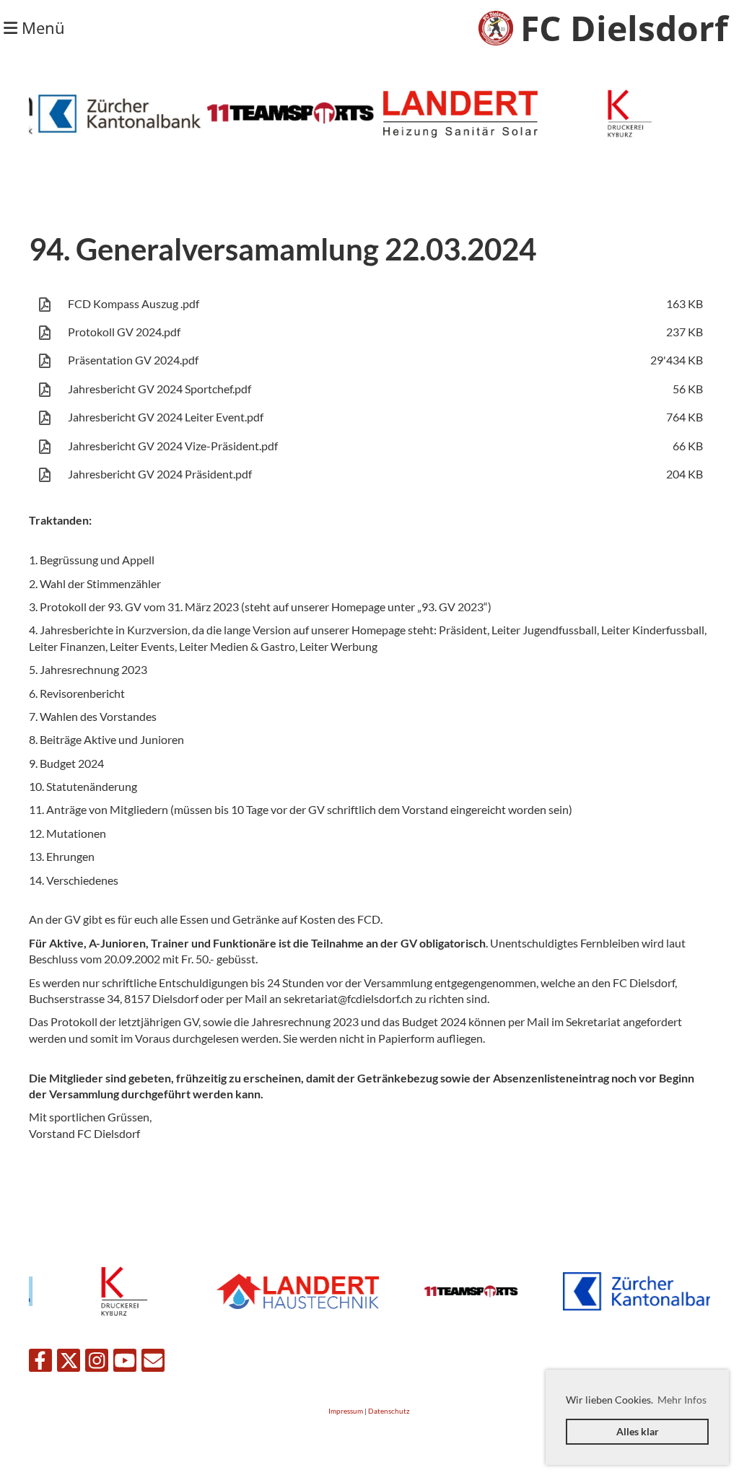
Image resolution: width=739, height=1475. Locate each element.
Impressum (345, 1411)
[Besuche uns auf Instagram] (96, 1363)
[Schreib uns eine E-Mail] (153, 1363)
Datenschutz (389, 1411)
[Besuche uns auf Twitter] (68, 1363)
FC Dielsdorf (624, 27)
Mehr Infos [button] (682, 1399)
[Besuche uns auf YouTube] (124, 1363)
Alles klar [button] (637, 1431)
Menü (41, 27)
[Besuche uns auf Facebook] (40, 1363)
